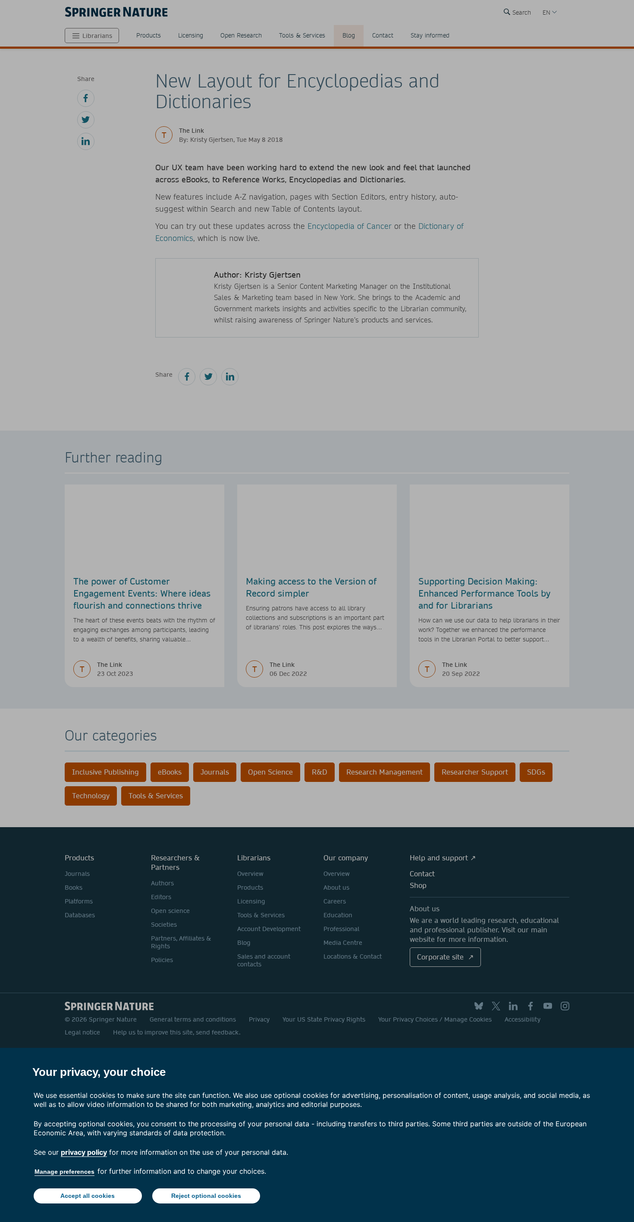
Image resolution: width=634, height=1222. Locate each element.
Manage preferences (64, 1171)
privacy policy (84, 1152)
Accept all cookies (87, 1195)
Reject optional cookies (206, 1195)
